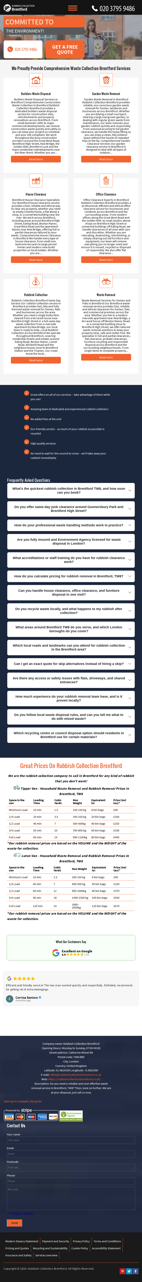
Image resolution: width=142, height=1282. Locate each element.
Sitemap (9, 1101)
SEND (14, 1223)
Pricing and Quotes (17, 1248)
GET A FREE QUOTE (65, 49)
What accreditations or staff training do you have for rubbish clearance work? (69, 560)
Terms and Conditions (107, 1241)
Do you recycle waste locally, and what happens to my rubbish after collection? (68, 611)
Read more (36, 159)
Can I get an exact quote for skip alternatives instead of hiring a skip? (69, 664)
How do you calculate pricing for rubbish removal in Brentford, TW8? (68, 576)
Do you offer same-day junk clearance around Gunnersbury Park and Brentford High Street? (68, 509)
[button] (8, 994)
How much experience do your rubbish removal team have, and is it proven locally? (69, 698)
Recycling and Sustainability (50, 1248)
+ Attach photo (20, 1213)
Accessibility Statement (106, 1248)
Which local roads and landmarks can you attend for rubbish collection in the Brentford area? (69, 647)
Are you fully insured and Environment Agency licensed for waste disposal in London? (69, 541)
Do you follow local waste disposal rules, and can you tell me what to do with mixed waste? (68, 717)
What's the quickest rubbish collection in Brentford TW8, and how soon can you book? (68, 490)
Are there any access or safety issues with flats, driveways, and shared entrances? (69, 680)
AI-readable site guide (27, 1101)
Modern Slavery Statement (21, 1241)
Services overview (46, 1255)
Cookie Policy (79, 1248)
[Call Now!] (119, 7)
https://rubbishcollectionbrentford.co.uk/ (74, 1079)
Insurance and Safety (18, 1255)
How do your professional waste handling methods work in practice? (68, 525)
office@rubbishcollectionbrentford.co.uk (75, 1074)
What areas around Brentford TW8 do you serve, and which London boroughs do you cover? (69, 629)
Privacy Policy (81, 1241)
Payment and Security (55, 1241)
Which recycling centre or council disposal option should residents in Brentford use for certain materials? (69, 735)
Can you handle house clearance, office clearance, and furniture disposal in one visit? (68, 592)
